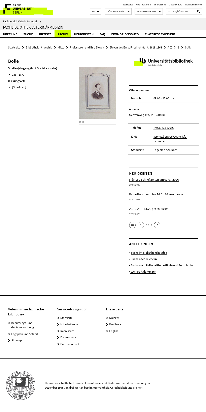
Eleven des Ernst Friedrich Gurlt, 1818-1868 (136, 47)
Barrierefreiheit (193, 4)
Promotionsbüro (125, 34)
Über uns (10, 34)
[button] (95, 11)
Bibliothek (32, 47)
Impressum (160, 4)
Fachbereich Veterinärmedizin (22, 21)
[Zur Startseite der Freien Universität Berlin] (26, 8)
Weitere (143, 271)
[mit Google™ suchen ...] (198, 11)
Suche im (149, 252)
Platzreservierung (160, 34)
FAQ (102, 34)
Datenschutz (175, 4)
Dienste (45, 34)
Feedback (115, 324)
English (113, 331)
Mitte (61, 47)
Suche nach (143, 259)
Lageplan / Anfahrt (165, 150)
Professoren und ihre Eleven (87, 47)
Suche (28, 34)
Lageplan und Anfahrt (24, 334)
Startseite (128, 4)
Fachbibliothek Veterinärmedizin (33, 27)
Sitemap (16, 340)
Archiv (63, 34)
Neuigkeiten (84, 34)
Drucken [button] (114, 318)
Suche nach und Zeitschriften (162, 265)
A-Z (170, 47)
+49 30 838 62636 (163, 128)
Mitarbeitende (143, 4)
